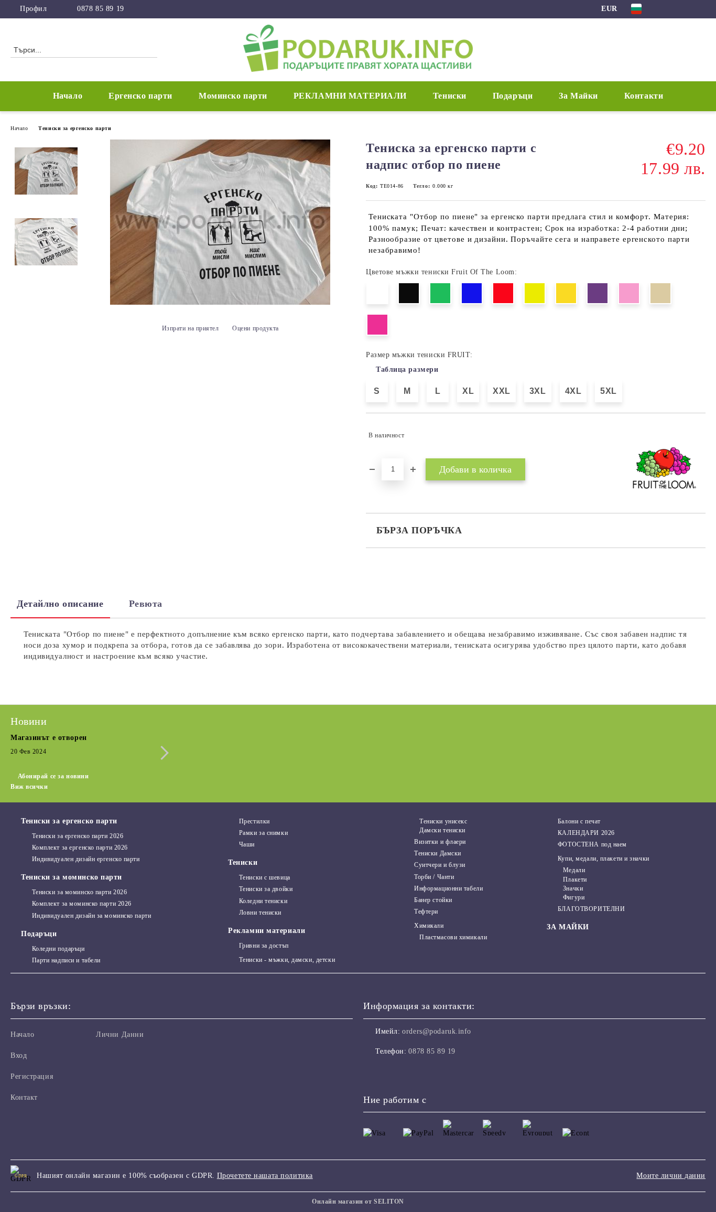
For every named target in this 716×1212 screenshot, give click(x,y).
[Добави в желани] (698, 435)
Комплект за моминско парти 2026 (82, 903)
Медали (574, 870)
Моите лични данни (671, 1175)
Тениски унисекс (443, 821)
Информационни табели (448, 888)
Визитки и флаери (440, 841)
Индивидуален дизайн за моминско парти (91, 915)
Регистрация (31, 1076)
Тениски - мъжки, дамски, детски (287, 959)
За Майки (578, 95)
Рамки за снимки (263, 832)
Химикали (428, 925)
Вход (18, 1055)
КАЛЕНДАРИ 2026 (586, 832)
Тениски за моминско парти (71, 877)
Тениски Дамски (437, 853)
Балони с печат (579, 821)
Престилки (254, 821)
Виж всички (29, 786)
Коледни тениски (263, 901)
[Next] (162, 753)
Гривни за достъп (264, 945)
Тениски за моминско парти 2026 (79, 892)
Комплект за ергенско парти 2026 (80, 847)
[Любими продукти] (679, 49)
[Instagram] (684, 9)
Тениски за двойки (265, 889)
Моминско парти (233, 95)
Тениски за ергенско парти (74, 128)
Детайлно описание (60, 603)
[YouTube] (700, 9)
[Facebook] (668, 9)
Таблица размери (407, 369)
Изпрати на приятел (190, 328)
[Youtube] (417, 1072)
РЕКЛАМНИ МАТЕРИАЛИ (350, 95)
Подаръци (39, 934)
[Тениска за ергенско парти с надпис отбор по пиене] (220, 302)
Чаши (247, 844)
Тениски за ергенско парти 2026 (77, 836)
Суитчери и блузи (439, 864)
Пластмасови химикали (453, 937)
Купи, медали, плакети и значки (603, 858)
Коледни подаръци (58, 948)
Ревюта (145, 603)
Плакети (575, 879)
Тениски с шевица (264, 877)
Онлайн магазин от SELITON (358, 1201)
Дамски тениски (442, 830)
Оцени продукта (255, 328)
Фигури (573, 897)
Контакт (24, 1097)
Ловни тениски (260, 912)
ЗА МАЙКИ (568, 927)
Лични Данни (120, 1034)
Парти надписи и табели (66, 960)
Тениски (242, 862)
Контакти (643, 95)
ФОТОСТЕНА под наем (592, 844)
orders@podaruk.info (436, 1031)
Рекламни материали (266, 931)
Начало (67, 95)
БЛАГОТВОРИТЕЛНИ (591, 909)
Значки (573, 888)
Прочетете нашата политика (265, 1175)
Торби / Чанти (434, 877)
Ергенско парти (140, 95)
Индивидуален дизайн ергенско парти (86, 859)
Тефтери (426, 911)
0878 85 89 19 (100, 9)
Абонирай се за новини (53, 776)
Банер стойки (433, 900)
